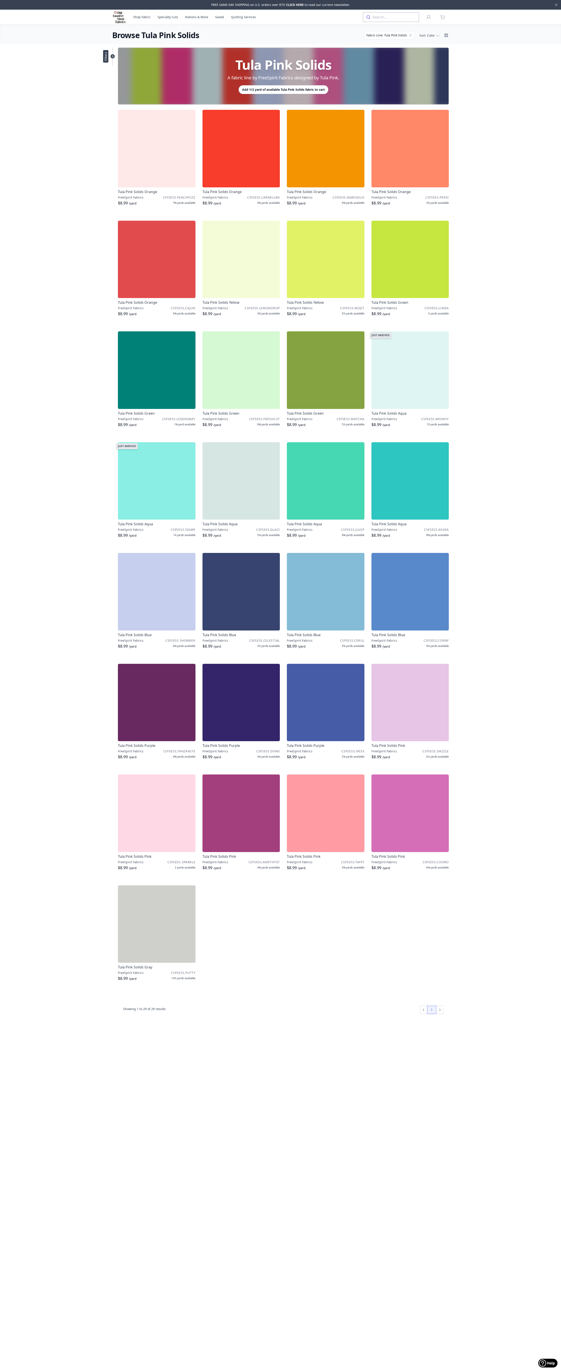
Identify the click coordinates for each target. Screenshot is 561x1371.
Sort (427, 35)
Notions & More (196, 17)
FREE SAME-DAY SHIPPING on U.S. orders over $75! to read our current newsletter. (280, 5)
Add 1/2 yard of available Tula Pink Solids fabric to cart (283, 89)
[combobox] (391, 17)
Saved (219, 17)
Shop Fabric (142, 17)
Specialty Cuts (168, 17)
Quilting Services (243, 17)
